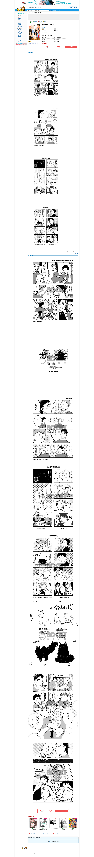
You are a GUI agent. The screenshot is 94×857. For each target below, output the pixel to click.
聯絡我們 (43, 847)
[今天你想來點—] (33, 823)
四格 (33, 43)
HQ (37, 43)
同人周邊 (19, 18)
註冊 (76, 7)
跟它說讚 (35, 21)
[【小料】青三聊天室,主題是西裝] (53, 823)
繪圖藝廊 (19, 33)
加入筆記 (45, 21)
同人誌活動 (20, 23)
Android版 (68, 847)
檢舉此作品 (76, 253)
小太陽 (57, 30)
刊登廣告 (62, 847)
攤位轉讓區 (20, 36)
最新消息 (19, 24)
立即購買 (71, 46)
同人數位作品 (20, 19)
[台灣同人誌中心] (21, 8)
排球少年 (45, 32)
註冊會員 (19, 40)
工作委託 (19, 31)
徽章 (59, 10)
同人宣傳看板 (20, 32)
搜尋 (50, 10)
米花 (45, 30)
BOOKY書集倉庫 (21, 13)
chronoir (54, 10)
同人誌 (19, 17)
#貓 (57, 10)
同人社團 (19, 29)
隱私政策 (36, 847)
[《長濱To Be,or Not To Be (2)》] (47, 2)
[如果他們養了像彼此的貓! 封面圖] (34, 32)
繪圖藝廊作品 (56, 847)
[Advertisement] (53, 16)
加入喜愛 (40, 21)
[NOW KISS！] (73, 823)
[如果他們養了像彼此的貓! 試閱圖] (45, 77)
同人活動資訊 (50, 847)
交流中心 (19, 35)
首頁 (29, 12)
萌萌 (29, 43)
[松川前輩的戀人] (63, 823)
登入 (71, 7)
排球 (35, 43)
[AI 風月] (21, 45)
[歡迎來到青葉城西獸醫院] (43, 823)
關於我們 (30, 847)
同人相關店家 (20, 26)
